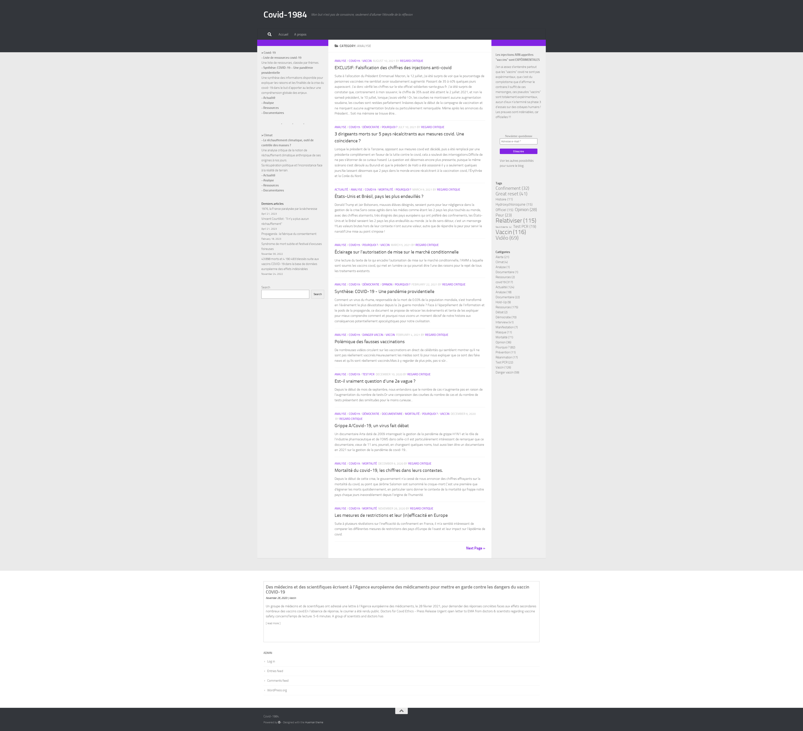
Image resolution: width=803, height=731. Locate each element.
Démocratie (370, 127)
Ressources (271, 108)
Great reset (511, 193)
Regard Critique (411, 61)
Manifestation (505, 327)
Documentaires (273, 113)
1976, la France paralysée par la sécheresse (289, 209)
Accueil (283, 34)
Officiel (504, 210)
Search (265, 287)
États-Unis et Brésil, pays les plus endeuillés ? (379, 196)
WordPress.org (277, 690)
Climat (268, 135)
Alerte (500, 257)
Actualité (341, 189)
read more (273, 623)
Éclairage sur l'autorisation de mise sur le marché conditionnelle (397, 252)
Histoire (504, 199)
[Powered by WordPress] (279, 722)
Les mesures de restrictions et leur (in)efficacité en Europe (391, 515)
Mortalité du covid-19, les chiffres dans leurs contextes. (389, 470)
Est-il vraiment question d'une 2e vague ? (375, 381)
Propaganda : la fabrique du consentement (288, 234)
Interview (502, 322)
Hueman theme (314, 722)
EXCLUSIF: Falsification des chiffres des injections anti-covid (393, 67)
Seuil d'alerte (503, 227)
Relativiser (516, 220)
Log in (271, 661)
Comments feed (278, 681)
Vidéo (507, 238)
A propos (300, 34)
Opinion (387, 284)
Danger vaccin (372, 335)
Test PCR (368, 374)
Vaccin (367, 61)
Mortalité (385, 189)
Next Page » (475, 548)
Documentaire (392, 414)
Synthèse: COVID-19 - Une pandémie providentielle (384, 291)
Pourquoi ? (389, 127)
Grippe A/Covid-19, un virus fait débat (372, 425)
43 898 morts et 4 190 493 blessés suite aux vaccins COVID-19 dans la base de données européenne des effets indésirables (290, 264)
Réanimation (504, 357)
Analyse (340, 61)
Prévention (503, 352)
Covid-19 (270, 53)
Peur (504, 215)
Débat (500, 312)
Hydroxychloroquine (514, 204)
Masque (501, 332)
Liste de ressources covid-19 (282, 58)
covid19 (354, 61)
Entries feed (275, 671)
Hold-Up (501, 302)
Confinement (512, 188)
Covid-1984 (285, 14)
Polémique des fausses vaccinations (370, 341)
